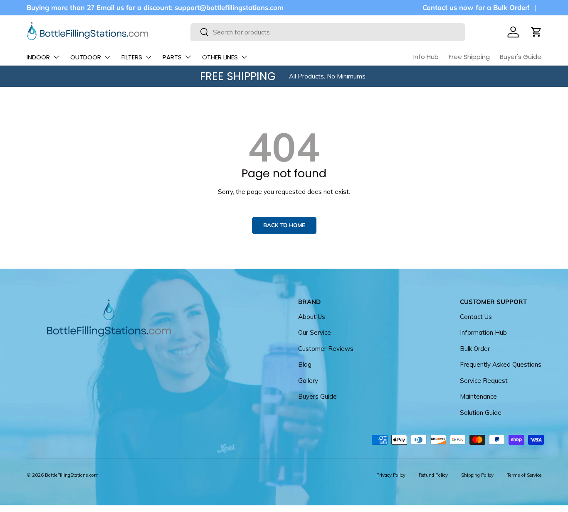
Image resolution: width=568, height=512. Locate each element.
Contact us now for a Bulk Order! (475, 7)
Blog (304, 364)
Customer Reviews (325, 349)
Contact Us (476, 317)
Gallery (308, 381)
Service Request (484, 381)
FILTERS (131, 57)
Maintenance (478, 396)
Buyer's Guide (520, 56)
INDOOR (38, 57)
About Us (311, 317)
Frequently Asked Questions (500, 364)
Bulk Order (475, 349)
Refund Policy (433, 475)
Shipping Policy (477, 475)
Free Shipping (469, 56)
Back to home (284, 225)
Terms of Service (524, 475)
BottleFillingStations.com (72, 475)
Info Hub (426, 56)
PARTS (172, 57)
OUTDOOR (85, 57)
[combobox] (327, 32)
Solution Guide (480, 412)
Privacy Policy (390, 475)
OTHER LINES (220, 57)
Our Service (314, 332)
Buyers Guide (317, 396)
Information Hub (483, 332)
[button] (536, 32)
